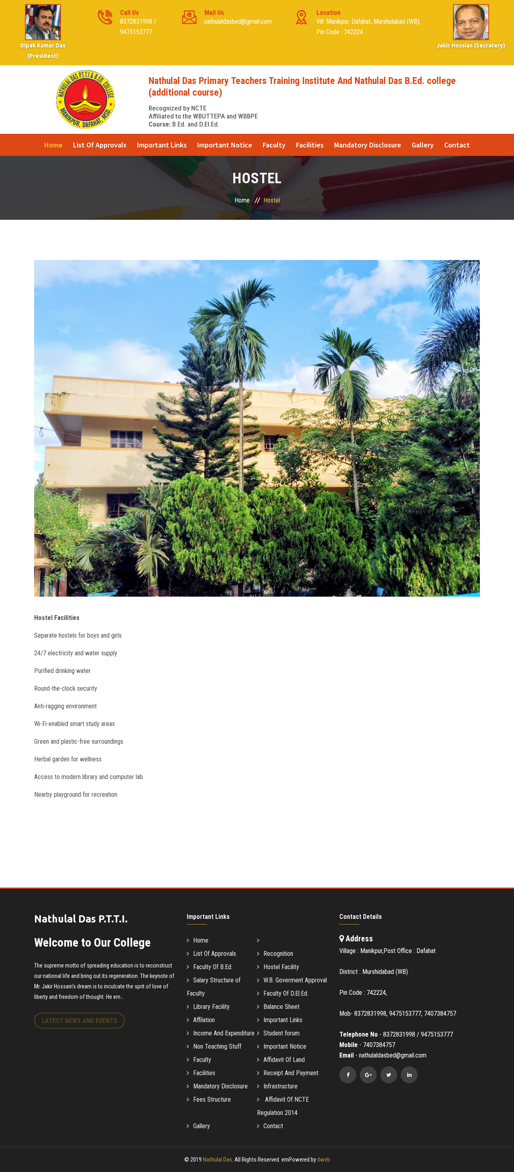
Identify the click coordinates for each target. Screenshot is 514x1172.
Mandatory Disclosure (367, 144)
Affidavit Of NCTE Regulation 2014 (283, 1106)
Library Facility (211, 1006)
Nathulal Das (217, 1159)
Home (53, 144)
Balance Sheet (281, 1006)
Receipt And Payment (290, 1073)
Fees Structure (212, 1099)
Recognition (278, 953)
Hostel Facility (281, 967)
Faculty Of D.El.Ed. (285, 993)
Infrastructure (280, 1086)
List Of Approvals (99, 144)
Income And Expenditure (224, 1033)
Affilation (204, 1020)
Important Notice (224, 144)
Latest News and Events (79, 1021)
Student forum (281, 1033)
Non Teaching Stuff (217, 1046)
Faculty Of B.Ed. (213, 967)
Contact (457, 144)
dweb (323, 1159)
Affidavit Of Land (284, 1060)
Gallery (423, 144)
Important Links (162, 144)
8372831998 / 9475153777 (138, 22)
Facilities (310, 144)
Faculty (274, 144)
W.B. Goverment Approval (295, 980)
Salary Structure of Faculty (214, 986)
